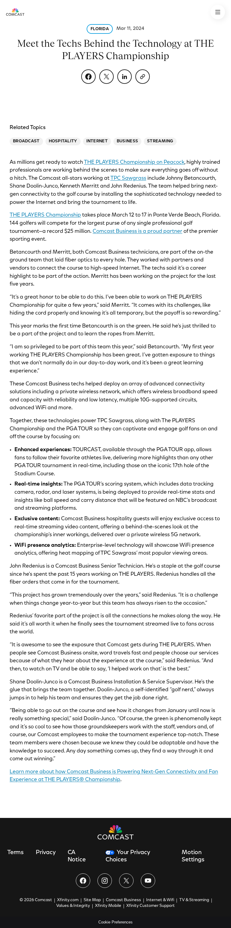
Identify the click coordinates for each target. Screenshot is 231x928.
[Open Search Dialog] (218, 12)
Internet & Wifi (160, 900)
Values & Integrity (73, 906)
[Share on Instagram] (104, 880)
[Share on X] (106, 76)
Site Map (92, 900)
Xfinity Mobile (108, 906)
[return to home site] (15, 12)
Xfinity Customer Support (150, 906)
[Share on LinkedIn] (124, 76)
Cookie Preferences (115, 922)
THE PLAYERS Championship (45, 215)
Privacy (46, 853)
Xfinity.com (68, 900)
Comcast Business (123, 900)
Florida (100, 29)
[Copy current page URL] (142, 76)
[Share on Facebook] (88, 76)
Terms (15, 853)
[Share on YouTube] (148, 880)
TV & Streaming (194, 900)
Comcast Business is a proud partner (137, 231)
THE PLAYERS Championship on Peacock (134, 162)
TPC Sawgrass (128, 178)
